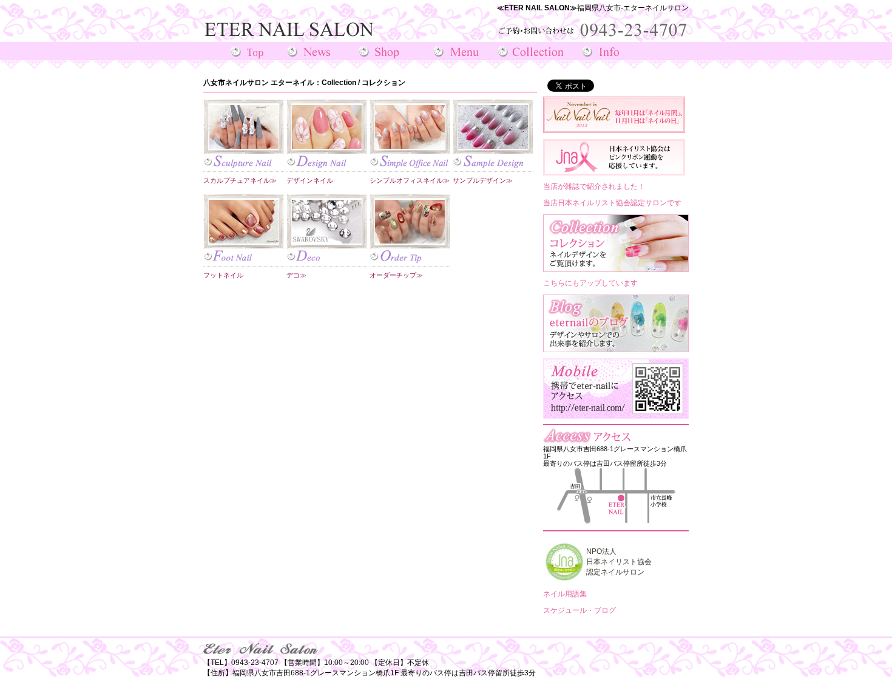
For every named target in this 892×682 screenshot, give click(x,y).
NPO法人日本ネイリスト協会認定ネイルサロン (619, 561)
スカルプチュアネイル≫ (240, 180)
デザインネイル (309, 180)
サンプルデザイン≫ (483, 180)
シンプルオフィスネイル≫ (410, 180)
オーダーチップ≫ (396, 275)
